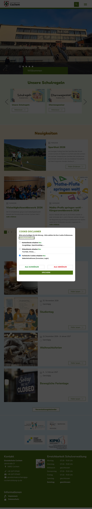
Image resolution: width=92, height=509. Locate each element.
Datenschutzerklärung (26, 238)
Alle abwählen (60, 267)
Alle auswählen (32, 267)
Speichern (46, 272)
